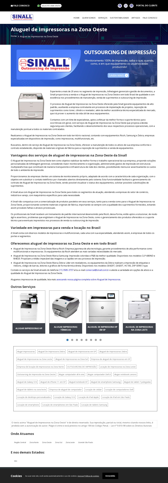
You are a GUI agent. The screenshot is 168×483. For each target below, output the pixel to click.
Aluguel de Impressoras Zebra (113, 351)
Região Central (20, 442)
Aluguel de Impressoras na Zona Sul (72, 359)
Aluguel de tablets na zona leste (31, 389)
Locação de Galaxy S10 (64, 397)
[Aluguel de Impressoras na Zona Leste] (139, 306)
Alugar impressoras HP (28, 328)
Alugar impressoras (26, 351)
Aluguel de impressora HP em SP (102, 328)
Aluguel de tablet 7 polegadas (137, 382)
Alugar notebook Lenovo (125, 374)
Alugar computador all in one (71, 374)
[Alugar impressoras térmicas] (65, 306)
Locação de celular (93, 389)
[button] (67, 340)
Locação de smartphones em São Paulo (60, 404)
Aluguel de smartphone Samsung (105, 382)
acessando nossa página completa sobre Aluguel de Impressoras (88, 279)
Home (77, 17)
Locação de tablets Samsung (94, 404)
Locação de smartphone (28, 404)
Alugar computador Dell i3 (99, 374)
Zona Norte (34, 442)
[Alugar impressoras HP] (28, 306)
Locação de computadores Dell (119, 389)
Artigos (136, 17)
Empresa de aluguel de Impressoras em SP (110, 359)
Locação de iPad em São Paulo (116, 397)
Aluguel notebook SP (78, 382)
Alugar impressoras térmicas (65, 328)
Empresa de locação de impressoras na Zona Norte (40, 366)
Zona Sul (58, 442)
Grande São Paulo (85, 442)
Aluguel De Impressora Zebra (51, 351)
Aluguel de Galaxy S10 (27, 382)
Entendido (110, 476)
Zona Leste (70, 442)
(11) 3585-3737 (66, 270)
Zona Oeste (47, 442)
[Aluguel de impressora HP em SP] (102, 306)
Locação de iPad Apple (88, 397)
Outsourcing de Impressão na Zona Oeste (36, 374)
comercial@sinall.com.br (97, 270)
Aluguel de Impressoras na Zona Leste (139, 328)
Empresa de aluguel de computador (65, 389)
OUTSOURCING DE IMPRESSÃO (81, 366)
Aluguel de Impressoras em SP (82, 351)
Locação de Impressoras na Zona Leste (118, 366)
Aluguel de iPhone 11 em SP (53, 382)
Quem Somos (89, 17)
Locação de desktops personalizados (34, 397)
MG (15, 461)
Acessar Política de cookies (88, 476)
